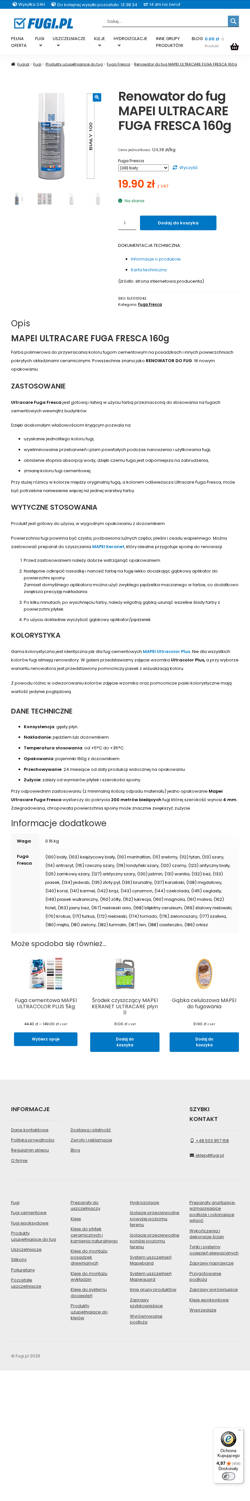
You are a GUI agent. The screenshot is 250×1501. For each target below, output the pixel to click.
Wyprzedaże (202, 1310)
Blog (75, 1150)
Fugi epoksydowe (30, 1223)
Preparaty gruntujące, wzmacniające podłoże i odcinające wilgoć (212, 1211)
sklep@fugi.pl (209, 1155)
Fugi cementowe (29, 1213)
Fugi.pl (23, 64)
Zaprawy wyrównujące (213, 1289)
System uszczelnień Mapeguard (151, 1276)
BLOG (197, 38)
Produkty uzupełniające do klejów (89, 1312)
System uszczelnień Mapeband (151, 1260)
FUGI (39, 38)
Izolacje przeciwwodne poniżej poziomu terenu (154, 1241)
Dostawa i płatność (91, 1130)
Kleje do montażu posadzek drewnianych (89, 1257)
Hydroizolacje (144, 1202)
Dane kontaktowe (30, 1130)
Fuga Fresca (118, 64)
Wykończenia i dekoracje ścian (206, 1234)
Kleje (76, 1219)
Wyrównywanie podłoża (146, 1319)
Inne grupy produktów (153, 1289)
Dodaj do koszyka (178, 223)
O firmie (19, 1160)
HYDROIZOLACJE (130, 38)
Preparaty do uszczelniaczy (85, 1205)
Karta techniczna (149, 270)
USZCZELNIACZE (69, 38)
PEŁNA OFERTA (19, 42)
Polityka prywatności (32, 1140)
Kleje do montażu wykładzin (89, 1276)
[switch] (228, 1476)
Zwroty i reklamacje (91, 1140)
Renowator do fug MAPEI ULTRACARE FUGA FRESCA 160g (185, 64)
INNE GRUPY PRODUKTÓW (169, 42)
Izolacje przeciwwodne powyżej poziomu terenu (154, 1219)
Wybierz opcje (46, 1039)
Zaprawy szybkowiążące (146, 1303)
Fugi (37, 64)
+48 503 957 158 (212, 1141)
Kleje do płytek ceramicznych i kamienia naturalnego (94, 1235)
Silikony (19, 1259)
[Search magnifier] (233, 21)
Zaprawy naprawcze (211, 1263)
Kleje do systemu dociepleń (89, 1292)
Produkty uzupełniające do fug (74, 64)
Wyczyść (188, 167)
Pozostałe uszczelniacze (26, 1283)
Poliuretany (23, 1270)
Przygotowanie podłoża (205, 1276)
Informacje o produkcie (156, 259)
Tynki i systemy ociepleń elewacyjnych (214, 1250)
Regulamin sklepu (30, 1150)
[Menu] (239, 1432)
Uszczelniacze (26, 1249)
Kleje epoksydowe (209, 1300)
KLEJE (99, 38)
